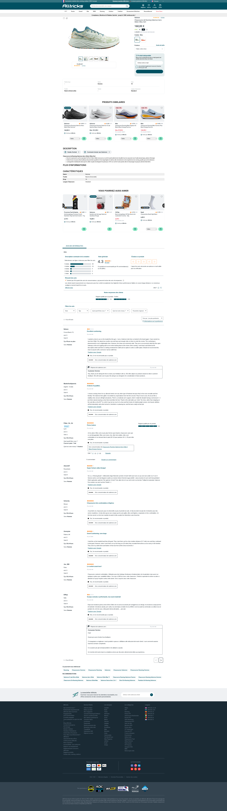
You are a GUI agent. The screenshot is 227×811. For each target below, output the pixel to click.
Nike (105, 729)
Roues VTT (128, 717)
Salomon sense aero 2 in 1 (108, 680)
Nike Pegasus (108, 739)
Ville (88, 11)
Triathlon (120, 11)
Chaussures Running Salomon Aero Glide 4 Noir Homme (74, 126)
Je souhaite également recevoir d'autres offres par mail (149, 66)
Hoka (105, 733)
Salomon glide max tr (103, 677)
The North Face (108, 737)
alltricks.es (151, 711)
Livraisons (87, 721)
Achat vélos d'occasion (70, 733)
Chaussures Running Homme (139, 670)
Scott (105, 743)
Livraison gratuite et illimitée (130, 1)
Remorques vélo (129, 750)
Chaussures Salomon (120, 670)
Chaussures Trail (130, 739)
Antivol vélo (128, 737)
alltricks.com (151, 709)
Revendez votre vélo (90, 727)
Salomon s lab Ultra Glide (71, 677)
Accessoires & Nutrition (133, 11)
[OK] (151, 694)
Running (102, 11)
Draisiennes (128, 735)
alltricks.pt (151, 717)
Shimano (107, 713)
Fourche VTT (128, 731)
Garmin (106, 721)
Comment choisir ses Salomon (97, 152)
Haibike (106, 723)
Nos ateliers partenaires (91, 717)
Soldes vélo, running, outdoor (72, 754)
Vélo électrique (129, 719)
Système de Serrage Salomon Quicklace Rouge (98, 215)
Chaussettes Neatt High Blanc (149, 214)
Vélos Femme (129, 741)
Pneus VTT (128, 713)
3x (139, 29)
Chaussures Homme (78, 670)
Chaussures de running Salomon (73, 680)
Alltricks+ (66, 750)
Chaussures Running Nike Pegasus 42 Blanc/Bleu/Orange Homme (125, 126)
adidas (106, 741)
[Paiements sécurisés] (96, 767)
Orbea (106, 745)
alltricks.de (151, 713)
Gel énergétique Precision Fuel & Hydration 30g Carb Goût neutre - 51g (74, 215)
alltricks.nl (151, 719)
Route (73, 11)
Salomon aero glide (88, 677)
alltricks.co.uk (152, 708)
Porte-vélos (128, 727)
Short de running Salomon (127, 680)
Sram (105, 717)
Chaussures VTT (129, 721)
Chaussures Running (95, 670)
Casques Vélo (129, 747)
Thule (105, 711)
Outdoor (111, 11)
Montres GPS (128, 725)
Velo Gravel (128, 743)
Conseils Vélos (88, 719)
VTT (66, 11)
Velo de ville (128, 723)
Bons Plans (159, 11)
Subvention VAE (88, 731)
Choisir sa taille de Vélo (91, 715)
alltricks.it (150, 715)
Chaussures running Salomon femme (124, 677)
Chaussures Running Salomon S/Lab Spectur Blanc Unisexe (100, 126)
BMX (94, 11)
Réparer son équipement (70, 746)
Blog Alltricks (67, 723)
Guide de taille (160, 45)
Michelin (106, 731)
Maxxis (106, 715)
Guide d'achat (72, 152)
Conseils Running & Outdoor (92, 713)
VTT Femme (128, 745)
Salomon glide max (92, 680)
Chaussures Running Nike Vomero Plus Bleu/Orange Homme (151, 126)
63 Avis (83, 65)
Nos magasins (88, 711)
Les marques (108, 705)
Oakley (106, 725)
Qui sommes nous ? (69, 708)
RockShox (107, 727)
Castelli (106, 708)
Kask (105, 709)
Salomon (137, 17)
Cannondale (107, 735)
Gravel (80, 11)
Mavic (106, 719)
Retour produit (88, 709)
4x (143, 29)
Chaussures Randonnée (132, 715)
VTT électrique (129, 729)
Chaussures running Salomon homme (149, 677)
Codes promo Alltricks (70, 740)
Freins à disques (129, 733)
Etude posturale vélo (90, 725)
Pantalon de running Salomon (147, 680)
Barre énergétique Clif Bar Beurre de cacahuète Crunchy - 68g (125, 215)
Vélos (126, 708)
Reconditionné (148, 11)
